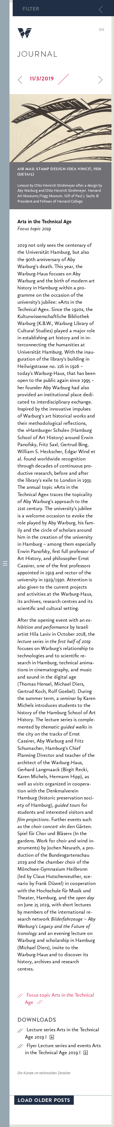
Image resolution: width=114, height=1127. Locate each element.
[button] (5, 563)
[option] (60, 151)
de (101, 30)
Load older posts (44, 1100)
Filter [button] (31, 9)
